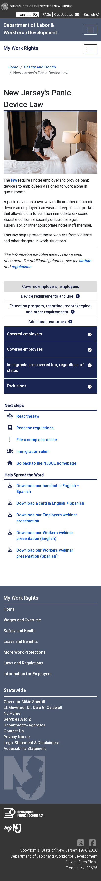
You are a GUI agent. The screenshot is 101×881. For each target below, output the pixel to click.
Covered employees (25, 349)
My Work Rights (21, 598)
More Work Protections (25, 652)
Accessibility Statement (25, 748)
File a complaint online (36, 439)
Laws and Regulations (23, 663)
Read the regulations (35, 428)
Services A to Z (17, 719)
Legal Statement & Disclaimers (31, 742)
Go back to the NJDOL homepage (46, 463)
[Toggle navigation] (90, 30)
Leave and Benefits (21, 641)
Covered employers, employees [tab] (50, 286)
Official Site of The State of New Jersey (41, 6)
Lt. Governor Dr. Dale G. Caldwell (33, 707)
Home (13, 67)
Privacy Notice (17, 737)
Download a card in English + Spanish (50, 503)
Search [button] (90, 15)
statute (85, 260)
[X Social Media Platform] (81, 844)
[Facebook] (92, 844)
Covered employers (24, 334)
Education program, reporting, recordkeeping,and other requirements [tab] (50, 309)
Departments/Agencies (24, 725)
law (14, 180)
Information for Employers (28, 673)
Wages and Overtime (22, 620)
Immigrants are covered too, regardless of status (45, 367)
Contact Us (14, 731)
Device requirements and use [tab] (47, 296)
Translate (24, 15)
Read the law (27, 416)
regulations (21, 266)
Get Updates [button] (64, 15)
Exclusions (16, 386)
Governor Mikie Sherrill (24, 701)
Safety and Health (40, 67)
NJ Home (12, 713)
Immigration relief (32, 451)
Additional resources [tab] (47, 321)
